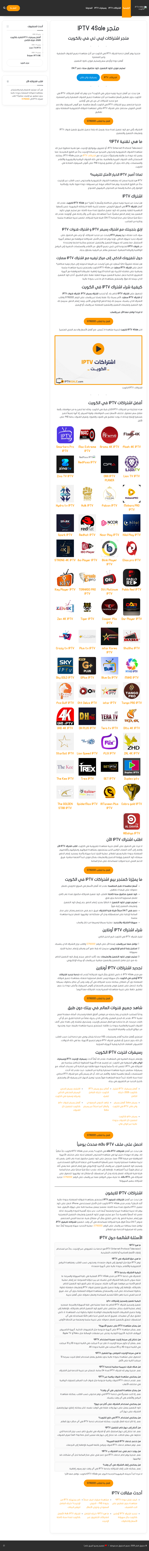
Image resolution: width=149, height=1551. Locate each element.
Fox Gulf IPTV (65, 702)
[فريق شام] (88, 1546)
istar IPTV (109, 702)
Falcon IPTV (109, 505)
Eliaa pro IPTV (132, 560)
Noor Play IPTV (109, 534)
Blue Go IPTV (110, 677)
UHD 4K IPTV (65, 728)
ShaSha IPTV (132, 648)
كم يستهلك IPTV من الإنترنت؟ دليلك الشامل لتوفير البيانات (70, 1503)
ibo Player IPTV (87, 560)
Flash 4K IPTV (132, 446)
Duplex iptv (131, 778)
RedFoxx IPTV (87, 462)
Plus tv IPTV (87, 648)
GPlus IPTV (87, 677)
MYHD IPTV (132, 677)
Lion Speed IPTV (87, 753)
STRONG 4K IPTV (65, 560)
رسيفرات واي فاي (88, 77)
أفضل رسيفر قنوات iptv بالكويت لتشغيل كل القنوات (69, 1106)
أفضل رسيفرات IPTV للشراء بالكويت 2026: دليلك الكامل (125, 1092)
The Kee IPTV (65, 778)
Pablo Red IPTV (131, 589)
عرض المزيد (24, 63)
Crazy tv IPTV (65, 648)
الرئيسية (126, 8)
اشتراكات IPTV (115, 8)
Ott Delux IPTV (87, 702)
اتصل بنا (13, 8)
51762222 (91, 944)
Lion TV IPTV (132, 476)
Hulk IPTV (87, 505)
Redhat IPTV (87, 534)
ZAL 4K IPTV (132, 753)
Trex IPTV (87, 778)
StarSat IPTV (65, 753)
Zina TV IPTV (65, 476)
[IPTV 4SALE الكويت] (140, 8)
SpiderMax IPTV (87, 804)
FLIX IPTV (109, 753)
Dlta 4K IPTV (132, 728)
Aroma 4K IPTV (109, 446)
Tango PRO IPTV (131, 702)
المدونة (89, 8)
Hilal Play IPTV (132, 534)
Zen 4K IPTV (65, 618)
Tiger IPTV (87, 618)
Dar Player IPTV (132, 618)
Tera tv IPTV (109, 728)
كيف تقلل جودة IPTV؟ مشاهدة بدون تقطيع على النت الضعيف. (124, 1503)
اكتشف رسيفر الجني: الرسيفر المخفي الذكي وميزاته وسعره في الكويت (67, 1092)
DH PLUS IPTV (87, 728)
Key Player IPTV (65, 589)
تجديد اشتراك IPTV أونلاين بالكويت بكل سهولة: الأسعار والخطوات (125, 1517)
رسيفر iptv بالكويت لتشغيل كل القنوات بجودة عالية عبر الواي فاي (124, 1120)
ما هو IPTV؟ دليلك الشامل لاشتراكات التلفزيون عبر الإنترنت (96, 1517)
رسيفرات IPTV (100, 8)
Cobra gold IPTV (131, 804)
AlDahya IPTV (131, 833)
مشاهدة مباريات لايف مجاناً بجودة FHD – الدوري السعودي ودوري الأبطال (96, 1503)
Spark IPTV (65, 534)
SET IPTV (109, 778)
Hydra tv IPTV (65, 505)
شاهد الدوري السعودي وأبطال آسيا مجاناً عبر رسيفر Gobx (96, 1106)
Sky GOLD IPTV (65, 677)
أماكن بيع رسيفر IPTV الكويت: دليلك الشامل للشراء (99, 1092)
